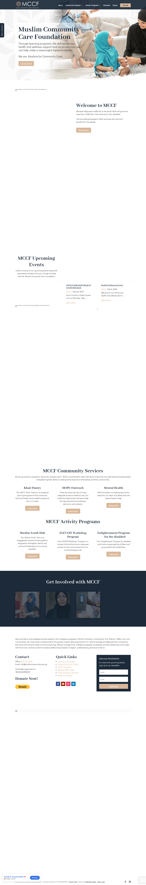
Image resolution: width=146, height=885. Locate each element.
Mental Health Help (66, 669)
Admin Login (101, 882)
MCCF (68, 291)
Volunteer (106, 5)
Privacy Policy (73, 882)
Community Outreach (73, 5)
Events (115, 5)
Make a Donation (65, 675)
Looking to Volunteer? (66, 661)
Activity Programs (92, 5)
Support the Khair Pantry (68, 664)
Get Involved (26, 63)
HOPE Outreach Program (68, 672)
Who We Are (83, 130)
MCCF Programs (64, 667)
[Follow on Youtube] (63, 684)
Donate (125, 5)
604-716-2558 (26, 661)
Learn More (32, 508)
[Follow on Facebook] (58, 684)
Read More (70, 302)
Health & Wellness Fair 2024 (112, 285)
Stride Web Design (90, 882)
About (60, 5)
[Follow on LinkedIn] (73, 684)
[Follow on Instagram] (68, 684)
